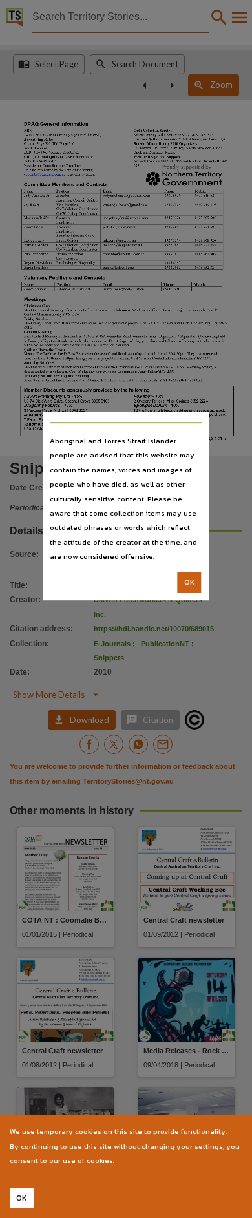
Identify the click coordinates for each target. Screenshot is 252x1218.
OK (189, 582)
